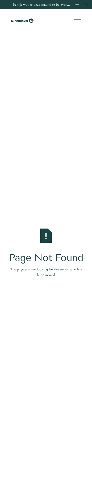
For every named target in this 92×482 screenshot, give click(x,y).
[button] (86, 4)
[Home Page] (22, 20)
